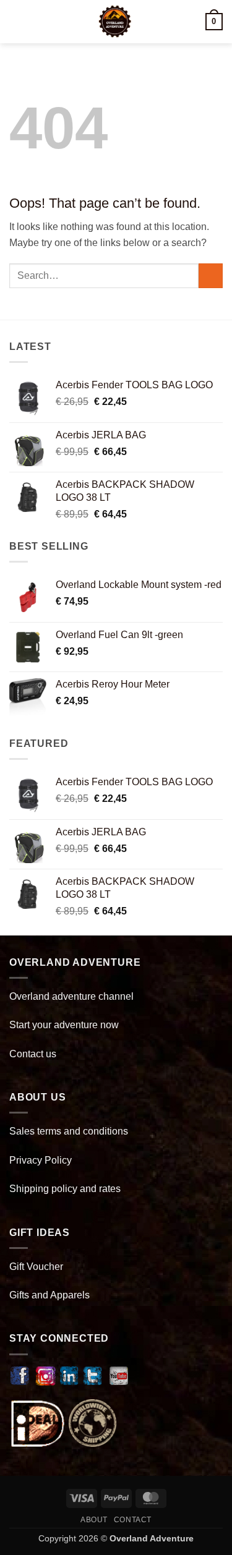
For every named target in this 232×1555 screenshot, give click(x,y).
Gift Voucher (36, 1266)
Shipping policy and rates (65, 1188)
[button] (16, 21)
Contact (133, 1519)
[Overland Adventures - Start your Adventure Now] (114, 21)
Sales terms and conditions (68, 1131)
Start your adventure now (64, 1025)
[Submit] (211, 275)
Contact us (32, 1054)
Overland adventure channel (71, 996)
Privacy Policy (40, 1160)
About (94, 1519)
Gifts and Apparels (49, 1295)
